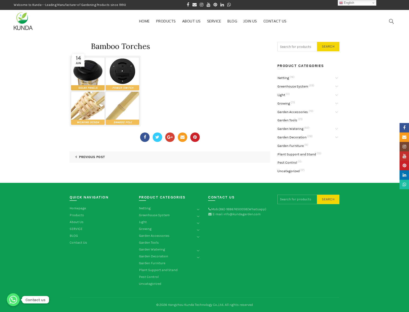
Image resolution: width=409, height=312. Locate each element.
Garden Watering (290, 129)
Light (281, 95)
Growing (283, 103)
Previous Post (92, 157)
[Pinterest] (195, 137)
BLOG (232, 21)
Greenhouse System (292, 86)
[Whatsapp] (13, 299)
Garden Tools (287, 120)
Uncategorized (288, 171)
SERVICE (214, 21)
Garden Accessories (292, 112)
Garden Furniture (290, 146)
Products (166, 21)
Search (328, 46)
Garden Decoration (292, 137)
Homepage (78, 208)
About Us (191, 21)
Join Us (250, 21)
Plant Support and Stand (296, 154)
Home (144, 21)
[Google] (170, 137)
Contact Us (275, 21)
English (348, 2)
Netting (283, 78)
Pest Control (287, 163)
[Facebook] (145, 137)
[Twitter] (157, 137)
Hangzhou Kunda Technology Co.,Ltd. (196, 305)
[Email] (182, 137)
